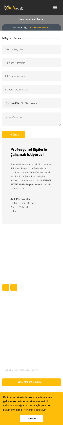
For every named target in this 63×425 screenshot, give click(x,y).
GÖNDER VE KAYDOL (30, 382)
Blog (4, 324)
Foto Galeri (8, 330)
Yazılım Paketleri (43, 319)
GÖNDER (15, 134)
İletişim (6, 336)
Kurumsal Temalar (43, 313)
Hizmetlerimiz (9, 319)
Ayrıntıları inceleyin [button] (35, 409)
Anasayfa (17, 27)
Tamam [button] (32, 418)
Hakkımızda (8, 307)
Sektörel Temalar (43, 307)
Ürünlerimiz (8, 313)
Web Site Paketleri (44, 324)
